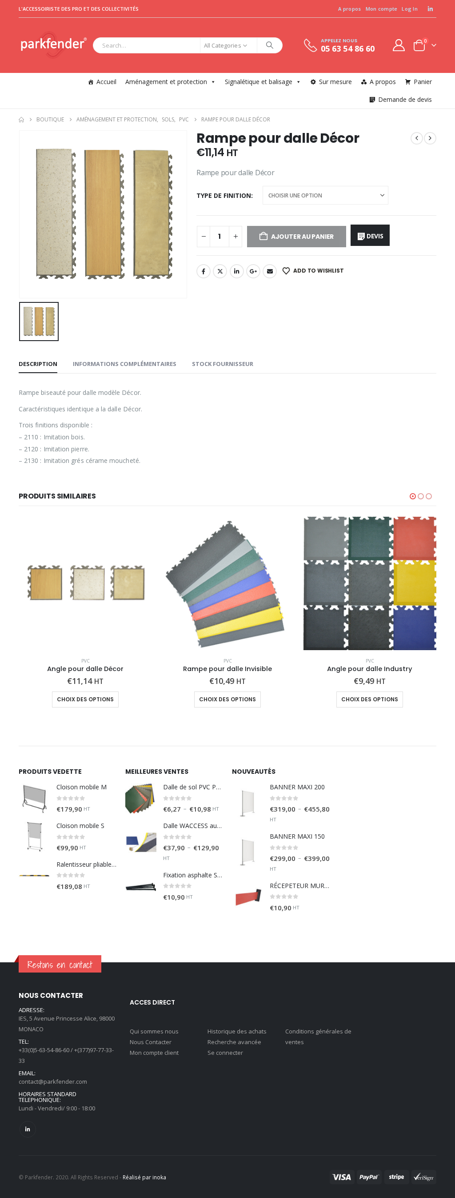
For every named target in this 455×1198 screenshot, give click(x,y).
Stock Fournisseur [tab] (222, 364)
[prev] (417, 138)
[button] (413, 496)
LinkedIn (237, 271)
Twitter (220, 271)
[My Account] (399, 45)
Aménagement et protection (166, 81)
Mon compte (382, 8)
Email (270, 271)
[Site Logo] (53, 45)
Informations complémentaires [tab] (124, 364)
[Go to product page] (85, 583)
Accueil (106, 81)
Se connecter (225, 1053)
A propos (349, 8)
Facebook (203, 271)
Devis (375, 236)
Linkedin (28, 1129)
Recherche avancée (234, 1042)
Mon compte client (154, 1053)
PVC (85, 661)
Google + (253, 271)
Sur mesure (335, 81)
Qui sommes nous (154, 1031)
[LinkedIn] (430, 9)
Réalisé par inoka (144, 1177)
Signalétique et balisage (258, 81)
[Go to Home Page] (21, 119)
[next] (430, 138)
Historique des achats (237, 1031)
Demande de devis (405, 99)
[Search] (269, 45)
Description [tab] (38, 364)
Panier (423, 81)
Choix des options (85, 699)
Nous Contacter (151, 1042)
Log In (410, 8)
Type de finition (223, 195)
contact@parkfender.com (53, 1081)
